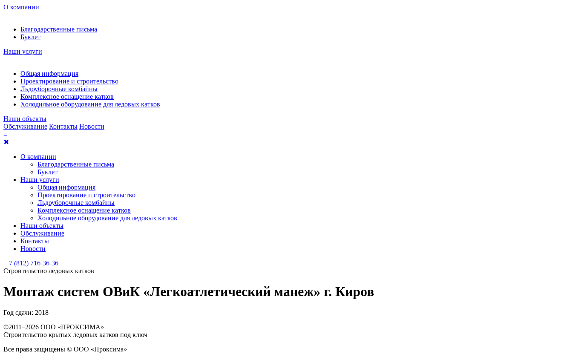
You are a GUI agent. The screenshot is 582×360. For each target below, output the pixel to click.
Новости (91, 126)
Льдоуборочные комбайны (59, 88)
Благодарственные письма (58, 29)
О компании (21, 7)
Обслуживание (25, 126)
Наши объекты (24, 118)
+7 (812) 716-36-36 (31, 263)
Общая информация (49, 73)
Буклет (30, 36)
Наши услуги (22, 51)
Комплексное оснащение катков (67, 96)
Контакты (63, 126)
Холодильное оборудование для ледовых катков (90, 104)
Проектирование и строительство (69, 81)
